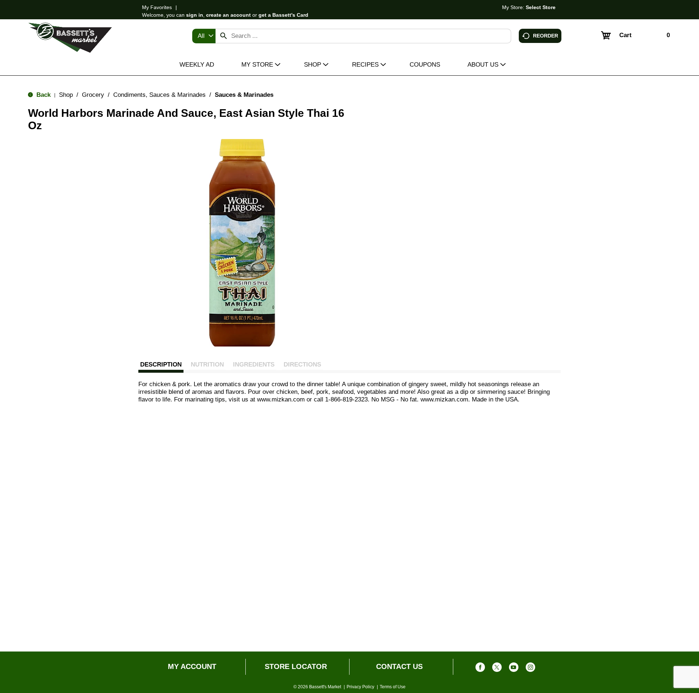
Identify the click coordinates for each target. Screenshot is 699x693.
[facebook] (480, 668)
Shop (66, 94)
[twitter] (497, 668)
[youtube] (513, 668)
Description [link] (161, 364)
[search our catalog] (224, 36)
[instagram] (530, 668)
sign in (194, 15)
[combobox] (204, 36)
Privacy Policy (360, 686)
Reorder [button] (545, 35)
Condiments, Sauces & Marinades (159, 94)
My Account (192, 666)
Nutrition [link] (207, 364)
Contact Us (399, 666)
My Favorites (157, 7)
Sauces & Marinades (244, 94)
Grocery (93, 94)
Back (43, 94)
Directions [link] (302, 364)
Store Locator (296, 666)
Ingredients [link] (254, 364)
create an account (228, 15)
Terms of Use (393, 686)
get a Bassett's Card (283, 15)
